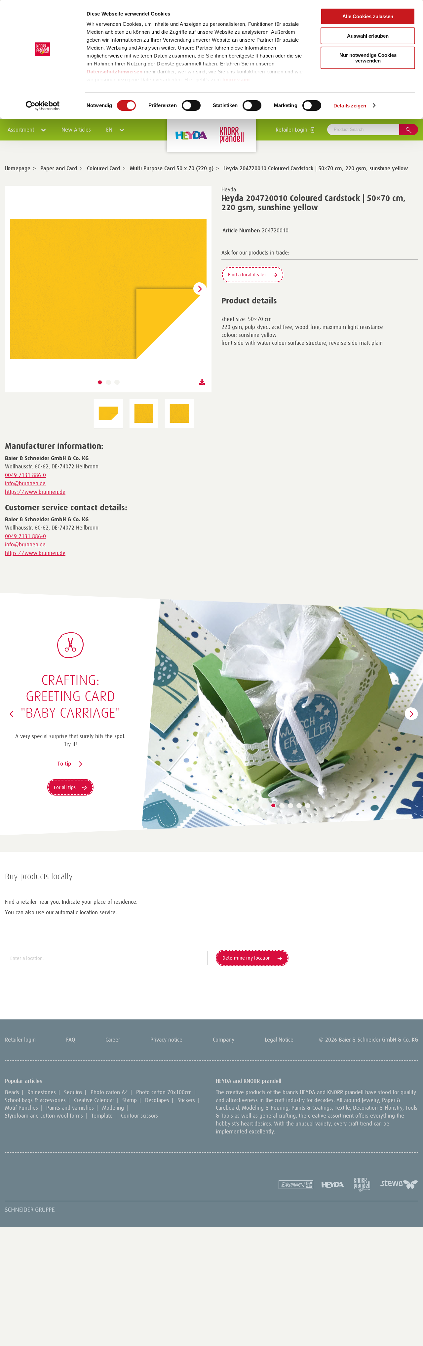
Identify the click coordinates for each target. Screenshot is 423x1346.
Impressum (236, 79)
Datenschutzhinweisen (114, 71)
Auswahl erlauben (368, 36)
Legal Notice (279, 1039)
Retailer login (20, 1039)
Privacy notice (166, 1039)
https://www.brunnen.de (35, 492)
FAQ (70, 1039)
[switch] (191, 105)
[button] (99, 382)
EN (110, 129)
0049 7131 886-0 (25, 475)
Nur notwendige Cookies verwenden (368, 57)
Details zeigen (349, 105)
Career (112, 1039)
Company (223, 1039)
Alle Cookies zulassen (367, 16)
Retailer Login (292, 129)
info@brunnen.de (25, 483)
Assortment (22, 129)
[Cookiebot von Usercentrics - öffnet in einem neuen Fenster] (43, 106)
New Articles (76, 129)
